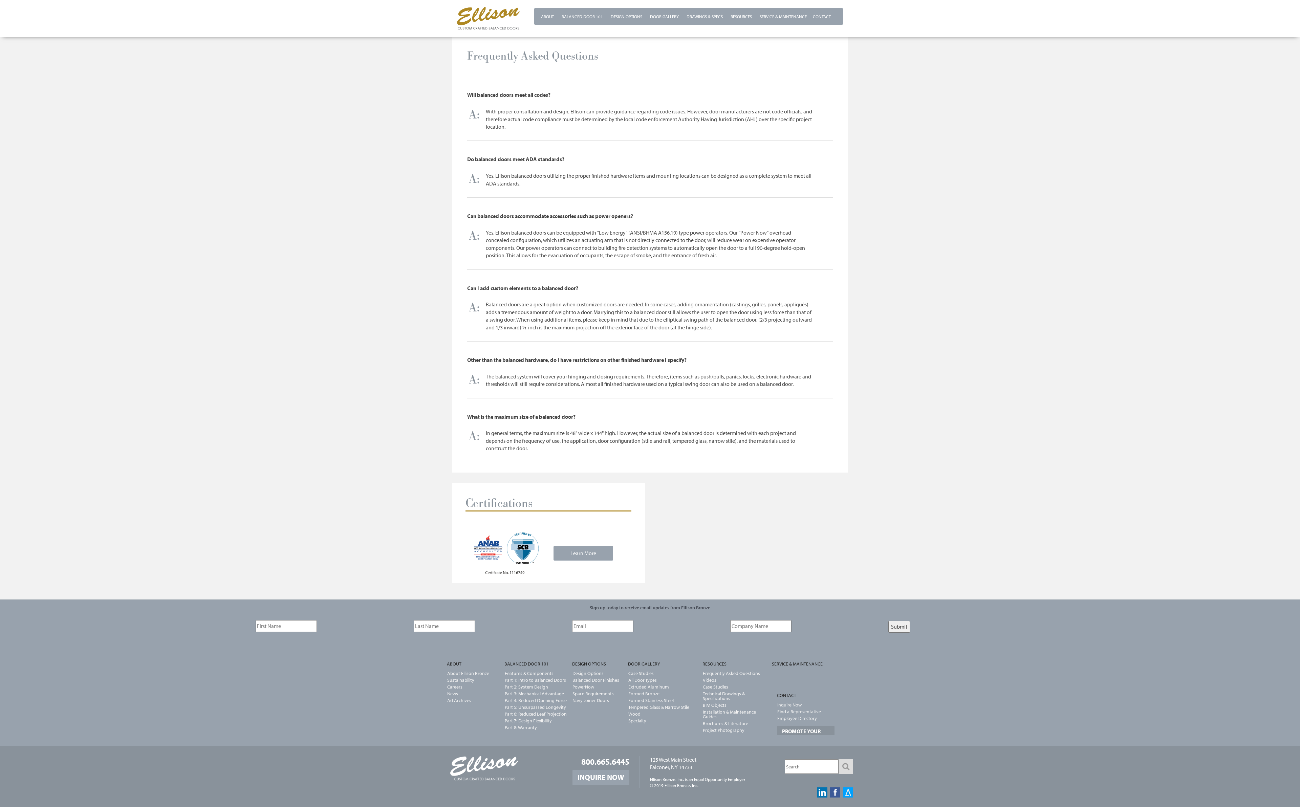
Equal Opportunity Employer (719, 779)
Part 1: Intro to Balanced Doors (531, 680)
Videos (709, 680)
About (547, 16)
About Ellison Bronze (468, 673)
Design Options (626, 16)
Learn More (583, 553)
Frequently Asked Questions (731, 673)
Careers (454, 687)
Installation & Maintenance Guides (729, 714)
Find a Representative (799, 711)
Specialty (637, 721)
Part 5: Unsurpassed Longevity (531, 707)
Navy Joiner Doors (590, 700)
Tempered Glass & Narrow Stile (658, 707)
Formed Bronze (643, 694)
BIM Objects (715, 705)
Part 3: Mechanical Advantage (531, 694)
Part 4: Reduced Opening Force (531, 700)
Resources (741, 16)
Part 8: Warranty (521, 727)
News (452, 694)
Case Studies (641, 673)
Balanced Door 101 (582, 16)
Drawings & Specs (705, 16)
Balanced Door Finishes (595, 680)
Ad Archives (459, 700)
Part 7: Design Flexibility (528, 721)
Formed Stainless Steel (651, 700)
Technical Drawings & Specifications (724, 696)
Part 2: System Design (526, 687)
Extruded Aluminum (648, 687)
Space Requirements (593, 694)
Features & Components (529, 673)
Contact (822, 16)
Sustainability (460, 680)
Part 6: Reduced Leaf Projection (531, 714)
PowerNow (583, 687)
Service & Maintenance (783, 16)
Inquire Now (789, 705)
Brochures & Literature (725, 723)
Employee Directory (797, 718)
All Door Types (642, 680)
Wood (634, 714)
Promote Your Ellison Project (803, 734)
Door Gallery (664, 16)
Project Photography (723, 730)
